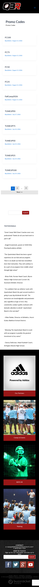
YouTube (30, 564)
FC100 (8, 38)
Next (19, 192)
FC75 (7, 52)
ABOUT (16, 575)
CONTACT (28, 575)
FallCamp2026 (11, 97)
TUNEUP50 (10, 141)
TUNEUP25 (10, 156)
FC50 (7, 67)
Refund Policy (27, 578)
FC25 (7, 82)
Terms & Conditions (15, 578)
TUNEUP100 (11, 170)
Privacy (35, 576)
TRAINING (21, 575)
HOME (10, 575)
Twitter (16, 564)
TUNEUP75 (10, 126)
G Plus (23, 564)
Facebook (8, 564)
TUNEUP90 (10, 111)
